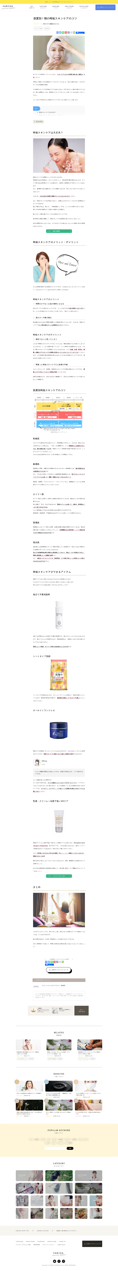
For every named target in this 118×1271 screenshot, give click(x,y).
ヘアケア (55, 7)
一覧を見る (81, 1010)
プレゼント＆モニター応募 (24, 1244)
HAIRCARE (41, 1241)
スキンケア (43, 7)
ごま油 (47, 1143)
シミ (31, 1139)
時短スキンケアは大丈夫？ (47, 112)
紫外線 (74, 1139)
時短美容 (47, 28)
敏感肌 (61, 1139)
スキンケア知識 (38, 28)
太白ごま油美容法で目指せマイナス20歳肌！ (29, 1093)
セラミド (60, 1143)
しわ (49, 1139)
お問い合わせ (61, 1244)
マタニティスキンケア (84, 1058)
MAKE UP (63, 1241)
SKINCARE (20, 1241)
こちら (39, 871)
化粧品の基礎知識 (52, 1058)
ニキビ (43, 1139)
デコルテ (67, 1139)
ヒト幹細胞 (69, 1143)
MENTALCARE (52, 1241)
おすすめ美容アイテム (22, 1058)
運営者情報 (37, 1244)
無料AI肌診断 (56, 231)
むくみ (54, 1139)
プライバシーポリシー (49, 1244)
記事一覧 (32, 7)
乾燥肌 (37, 1139)
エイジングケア (83, 1139)
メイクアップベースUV (59, 876)
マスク (53, 1143)
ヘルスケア (69, 7)
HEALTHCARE (30, 1241)
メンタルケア (84, 7)
